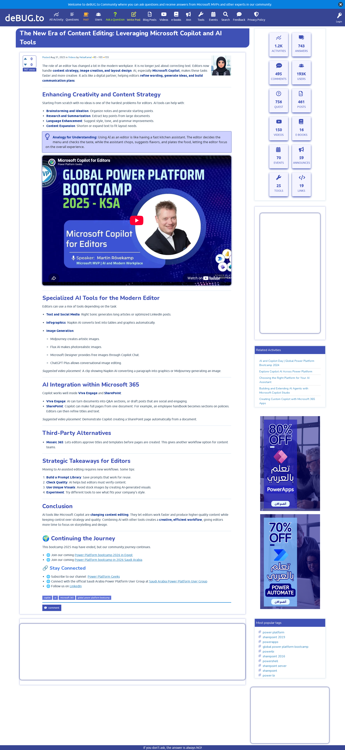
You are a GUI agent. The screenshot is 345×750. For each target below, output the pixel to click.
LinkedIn (76, 586)
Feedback (239, 19)
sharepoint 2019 (274, 637)
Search (225, 19)
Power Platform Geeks (104, 576)
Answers (301, 51)
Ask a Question (115, 19)
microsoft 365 (67, 597)
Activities (279, 51)
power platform (273, 632)
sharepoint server (275, 666)
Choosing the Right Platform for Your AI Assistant (284, 380)
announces (301, 162)
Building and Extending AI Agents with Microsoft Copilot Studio (283, 391)
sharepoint (270, 671)
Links (301, 190)
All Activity (56, 19)
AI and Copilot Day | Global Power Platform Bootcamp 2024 (286, 363)
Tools (201, 19)
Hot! (86, 19)
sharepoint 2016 (274, 656)
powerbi (268, 652)
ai (55, 597)
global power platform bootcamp (94, 597)
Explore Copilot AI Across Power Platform (285, 371)
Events (213, 19)
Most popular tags (269, 623)
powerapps (270, 642)
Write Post (134, 19)
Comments (278, 78)
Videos (164, 19)
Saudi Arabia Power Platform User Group (178, 581)
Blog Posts (149, 19)
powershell (270, 661)
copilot (47, 597)
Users (98, 19)
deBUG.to (24, 18)
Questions (72, 19)
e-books (176, 19)
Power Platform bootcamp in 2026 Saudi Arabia (108, 560)
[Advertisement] (132, 652)
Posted (46, 57)
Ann (188, 19)
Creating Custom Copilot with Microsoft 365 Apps (287, 401)
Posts (301, 106)
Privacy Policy (256, 19)
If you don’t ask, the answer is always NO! (172, 747)
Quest (278, 106)
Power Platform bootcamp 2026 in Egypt (104, 555)
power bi (269, 676)
